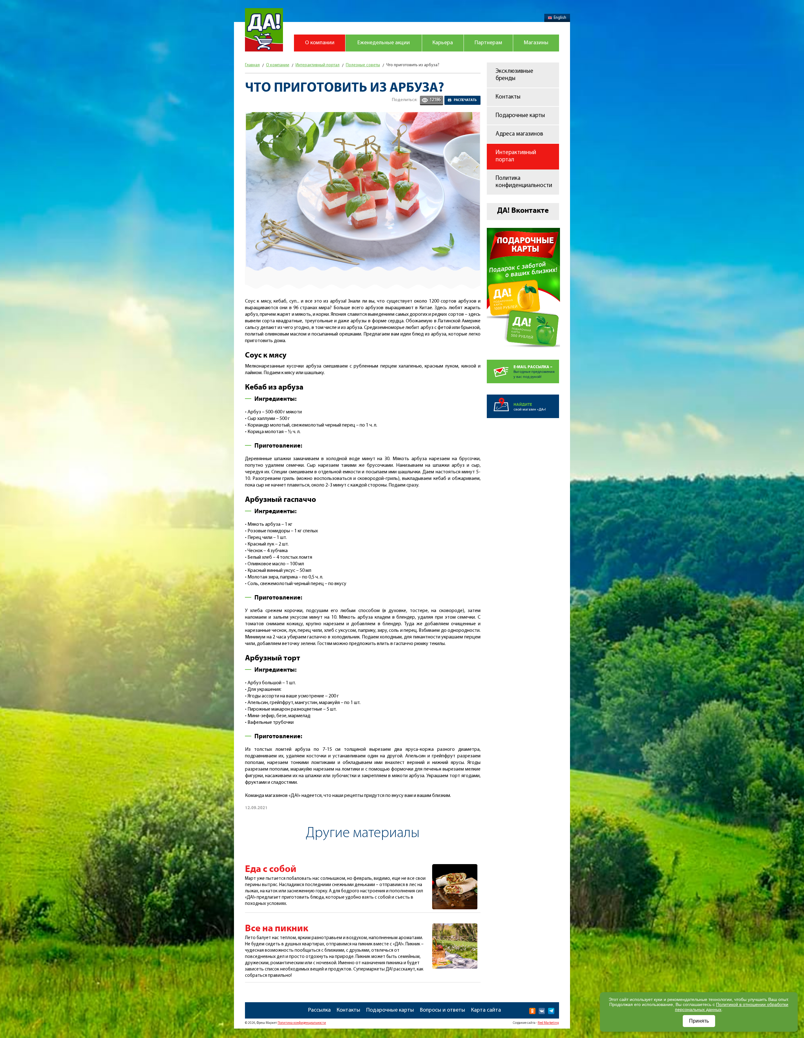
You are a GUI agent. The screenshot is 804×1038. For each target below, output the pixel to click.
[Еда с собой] (454, 867)
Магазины (536, 43)
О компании (319, 43)
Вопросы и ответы (442, 1010)
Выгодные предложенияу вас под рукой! (534, 372)
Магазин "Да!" (264, 29)
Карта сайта (486, 1010)
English (560, 18)
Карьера (442, 43)
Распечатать (465, 100)
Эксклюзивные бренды (514, 75)
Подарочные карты (520, 116)
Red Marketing (548, 1023)
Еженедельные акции (383, 43)
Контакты (508, 97)
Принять (699, 1021)
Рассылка (319, 1010)
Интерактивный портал (516, 156)
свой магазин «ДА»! (529, 406)
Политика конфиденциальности (524, 182)
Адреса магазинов (519, 134)
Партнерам (488, 43)
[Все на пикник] (454, 927)
